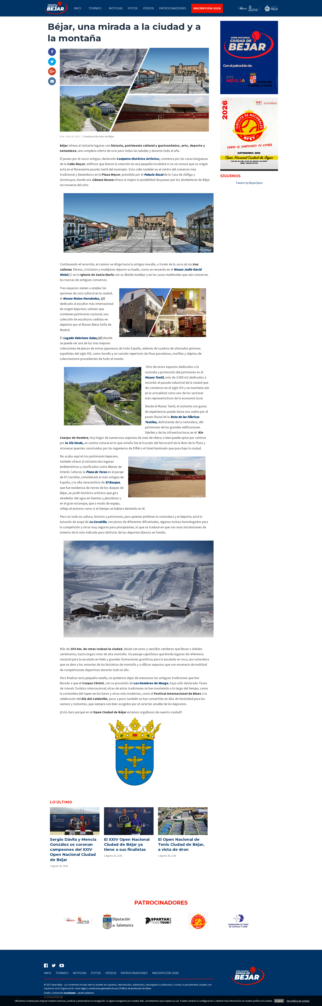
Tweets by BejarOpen (249, 183)
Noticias (116, 8)
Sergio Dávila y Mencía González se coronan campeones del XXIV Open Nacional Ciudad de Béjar (73, 849)
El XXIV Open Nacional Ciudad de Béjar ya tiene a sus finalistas (127, 844)
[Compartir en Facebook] (52, 52)
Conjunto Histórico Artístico (138, 159)
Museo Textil (154, 377)
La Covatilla (97, 522)
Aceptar (279, 1000)
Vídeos (148, 8)
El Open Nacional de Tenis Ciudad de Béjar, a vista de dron (181, 844)
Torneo (95, 8)
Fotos (133, 8)
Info (78, 8)
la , (74, 443)
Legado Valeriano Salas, (80, 338)
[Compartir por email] (52, 81)
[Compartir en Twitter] (52, 62)
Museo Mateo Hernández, (81, 298)
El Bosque (112, 482)
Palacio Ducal (153, 175)
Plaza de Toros (96, 472)
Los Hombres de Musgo (151, 683)
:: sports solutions (79, 992)
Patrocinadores (173, 8)
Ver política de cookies (298, 1000)
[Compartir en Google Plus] (52, 71)
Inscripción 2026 (165, 973)
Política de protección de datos (135, 988)
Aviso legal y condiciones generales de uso (96, 988)
